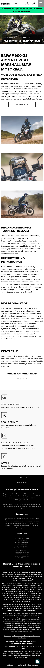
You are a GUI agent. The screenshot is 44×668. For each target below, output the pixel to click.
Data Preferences (22, 519)
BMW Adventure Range (22, 538)
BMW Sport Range (21, 550)
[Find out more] (22, 10)
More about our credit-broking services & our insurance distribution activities (22, 642)
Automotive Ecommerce (28, 665)
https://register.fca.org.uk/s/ (22, 580)
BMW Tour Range (21, 540)
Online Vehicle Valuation (21, 548)
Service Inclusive (21, 546)
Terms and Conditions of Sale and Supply (18, 521)
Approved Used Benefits (21, 556)
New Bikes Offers (21, 544)
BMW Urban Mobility (22, 554)
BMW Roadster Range (22, 552)
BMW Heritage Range (21, 542)
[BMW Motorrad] (16, 3)
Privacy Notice (34, 519)
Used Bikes (21, 558)
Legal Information (9, 519)
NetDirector (11, 665)
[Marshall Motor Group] (6, 3)
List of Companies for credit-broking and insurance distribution (22, 637)
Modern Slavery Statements (21, 525)
